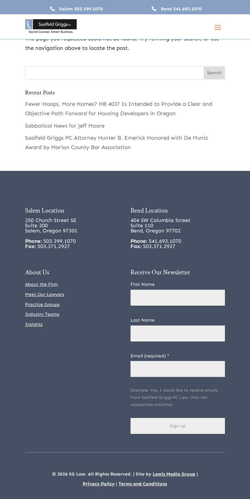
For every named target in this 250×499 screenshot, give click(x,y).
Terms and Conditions (142, 484)
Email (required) (150, 356)
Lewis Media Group (174, 474)
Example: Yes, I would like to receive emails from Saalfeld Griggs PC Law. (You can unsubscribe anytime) (174, 397)
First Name (143, 284)
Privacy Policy (99, 484)
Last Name (143, 320)
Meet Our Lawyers (44, 294)
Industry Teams (42, 314)
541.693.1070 (187, 9)
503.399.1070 (88, 9)
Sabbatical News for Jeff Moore (64, 125)
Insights (34, 324)
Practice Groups (42, 304)
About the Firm (41, 284)
